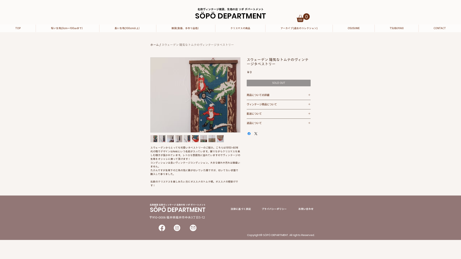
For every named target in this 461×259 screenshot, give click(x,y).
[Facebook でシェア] (249, 133)
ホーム (154, 44)
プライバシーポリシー (274, 209)
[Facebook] (162, 228)
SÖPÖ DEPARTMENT (230, 16)
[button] (303, 17)
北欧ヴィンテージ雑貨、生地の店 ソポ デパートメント (231, 9)
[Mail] (193, 228)
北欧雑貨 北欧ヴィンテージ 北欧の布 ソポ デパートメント (178, 205)
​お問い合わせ (306, 209)
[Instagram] (177, 228)
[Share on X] (256, 133)
